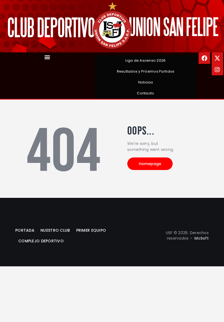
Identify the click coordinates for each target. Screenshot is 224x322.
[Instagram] (217, 69)
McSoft (201, 238)
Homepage (150, 163)
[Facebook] (204, 58)
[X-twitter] (217, 58)
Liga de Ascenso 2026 (145, 60)
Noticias (145, 82)
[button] (47, 56)
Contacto (145, 93)
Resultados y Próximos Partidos (146, 71)
